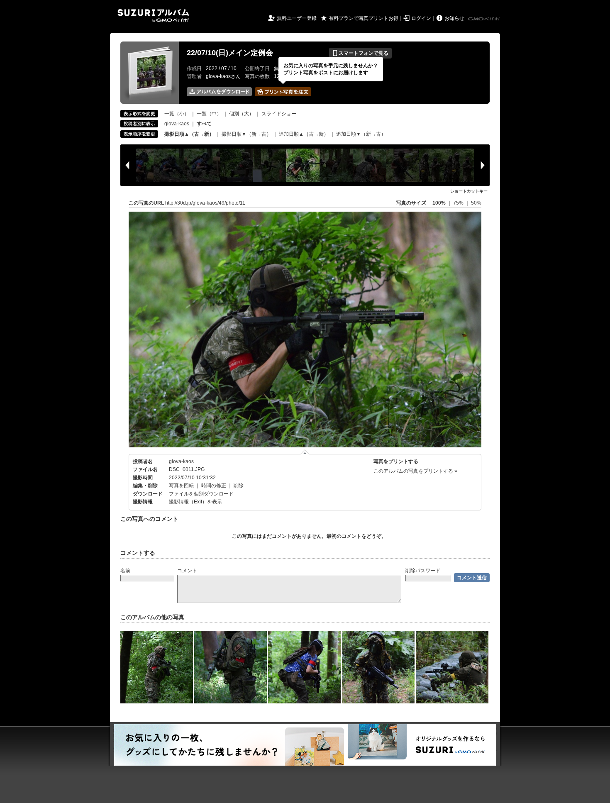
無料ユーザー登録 (297, 18)
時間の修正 (213, 485)
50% (476, 203)
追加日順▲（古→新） (304, 134)
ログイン (421, 18)
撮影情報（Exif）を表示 (195, 502)
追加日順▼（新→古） (361, 134)
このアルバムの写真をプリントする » (415, 471)
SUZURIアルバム (153, 15)
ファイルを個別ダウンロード (201, 494)
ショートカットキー (469, 191)
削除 (239, 485)
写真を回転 (181, 485)
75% (459, 203)
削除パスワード (422, 571)
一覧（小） (176, 114)
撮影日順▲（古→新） (189, 134)
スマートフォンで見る (360, 53)
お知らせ (454, 18)
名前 (125, 571)
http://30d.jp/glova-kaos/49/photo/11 (205, 203)
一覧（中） (209, 114)
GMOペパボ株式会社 (484, 19)
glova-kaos (176, 124)
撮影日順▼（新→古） (246, 134)
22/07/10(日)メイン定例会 (230, 53)
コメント (187, 571)
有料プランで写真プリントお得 (363, 18)
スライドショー (278, 114)
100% (439, 203)
